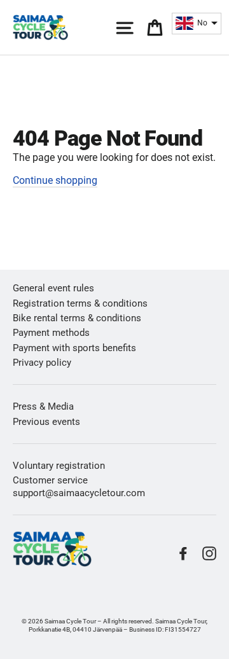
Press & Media (43, 406)
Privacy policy (42, 362)
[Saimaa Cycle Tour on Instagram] (209, 553)
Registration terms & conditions (80, 303)
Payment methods (51, 332)
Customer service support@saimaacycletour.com (79, 486)
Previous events (46, 421)
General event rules (53, 288)
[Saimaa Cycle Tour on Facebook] (183, 553)
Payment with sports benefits (74, 348)
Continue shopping (55, 180)
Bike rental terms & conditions (77, 318)
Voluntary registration (59, 465)
